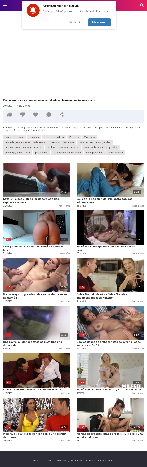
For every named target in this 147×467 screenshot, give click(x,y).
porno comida (115, 152)
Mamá (8, 137)
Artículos (38, 460)
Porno (21, 137)
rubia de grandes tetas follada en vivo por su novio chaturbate (39, 142)
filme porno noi (94, 152)
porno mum (41, 152)
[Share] (62, 114)
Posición (74, 137)
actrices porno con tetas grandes (23, 147)
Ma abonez (99, 22)
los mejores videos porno (67, 152)
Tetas (47, 137)
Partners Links (106, 460)
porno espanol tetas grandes (94, 142)
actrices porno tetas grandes (63, 147)
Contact (90, 460)
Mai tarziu (75, 22)
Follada (60, 137)
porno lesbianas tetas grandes (100, 147)
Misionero (89, 137)
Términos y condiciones (70, 460)
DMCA (50, 460)
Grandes (34, 137)
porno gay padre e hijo (17, 152)
